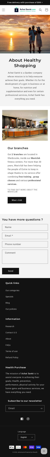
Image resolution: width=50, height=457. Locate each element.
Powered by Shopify (31, 452)
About (8, 339)
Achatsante (21, 452)
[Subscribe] (41, 408)
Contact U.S (11, 332)
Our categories (12, 290)
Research (10, 326)
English (24, 437)
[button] (3, 10)
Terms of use (12, 351)
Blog (8, 303)
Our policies (11, 309)
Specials (9, 297)
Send (10, 271)
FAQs (8, 345)
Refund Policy (12, 357)
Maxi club (17, 200)
